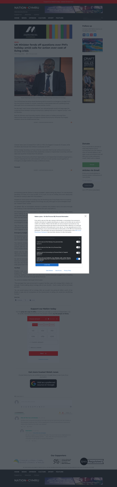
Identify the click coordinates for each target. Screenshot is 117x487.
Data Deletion (49, 270)
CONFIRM (47, 264)
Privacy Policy (67, 270)
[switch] (78, 242)
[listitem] (58, 238)
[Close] (86, 216)
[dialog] (58, 244)
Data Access (58, 270)
